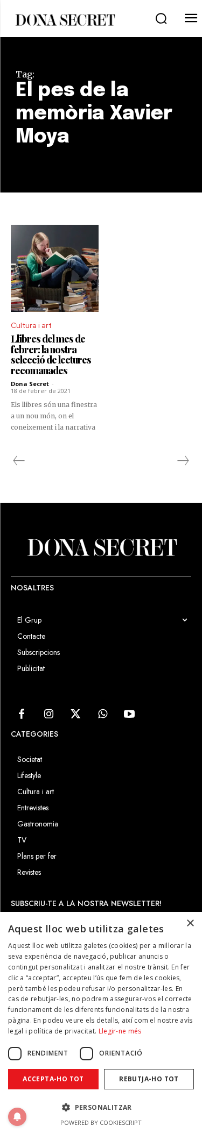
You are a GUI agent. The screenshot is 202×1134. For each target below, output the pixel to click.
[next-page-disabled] (182, 461)
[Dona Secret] (65, 20)
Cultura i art (31, 325)
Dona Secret (30, 384)
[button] (161, 18)
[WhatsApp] (102, 714)
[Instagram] (48, 714)
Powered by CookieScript (101, 1122)
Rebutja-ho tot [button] (149, 1078)
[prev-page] (19, 461)
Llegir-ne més (120, 1031)
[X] (75, 714)
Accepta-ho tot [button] (53, 1078)
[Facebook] (21, 714)
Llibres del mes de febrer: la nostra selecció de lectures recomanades (51, 354)
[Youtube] (129, 714)
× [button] (190, 923)
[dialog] (101, 1023)
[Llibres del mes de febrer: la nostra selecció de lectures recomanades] (55, 268)
